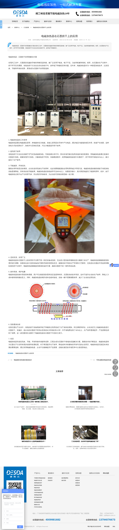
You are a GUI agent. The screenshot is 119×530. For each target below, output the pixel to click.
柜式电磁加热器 (38, 497)
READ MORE (107, 374)
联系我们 (89, 21)
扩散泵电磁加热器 (38, 492)
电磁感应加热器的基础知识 (23, 360)
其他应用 (50, 480)
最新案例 (50, 478)
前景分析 (77, 478)
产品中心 (37, 21)
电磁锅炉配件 (37, 499)
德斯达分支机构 (102, 21)
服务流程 (64, 480)
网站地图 (106, 473)
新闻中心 (69, 21)
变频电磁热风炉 (38, 482)
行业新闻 (26, 27)
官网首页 (15, 21)
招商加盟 (79, 21)
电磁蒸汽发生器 (38, 480)
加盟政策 (77, 482)
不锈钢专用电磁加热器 (39, 478)
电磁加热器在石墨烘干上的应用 (42, 27)
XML (114, 526)
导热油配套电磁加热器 (103, 360)
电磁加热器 (37, 487)
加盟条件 (77, 480)
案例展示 (59, 21)
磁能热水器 (37, 504)
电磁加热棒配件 (38, 490)
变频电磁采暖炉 (38, 495)
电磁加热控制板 (38, 485)
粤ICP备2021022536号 (94, 526)
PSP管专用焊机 (38, 507)
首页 (9, 27)
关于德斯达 (26, 21)
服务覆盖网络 (65, 478)
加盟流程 (77, 485)
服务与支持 (48, 21)
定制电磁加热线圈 (38, 502)
